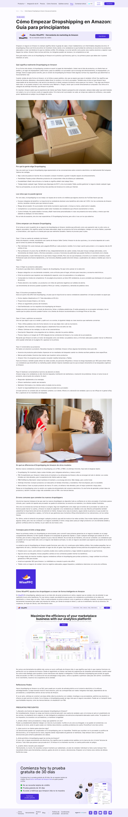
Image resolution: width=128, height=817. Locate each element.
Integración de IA (32, 4)
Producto (21, 4)
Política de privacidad (55, 812)
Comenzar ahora (80, 4)
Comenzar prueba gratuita (30, 797)
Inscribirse (109, 3)
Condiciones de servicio (65, 812)
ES (91, 4)
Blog (71, 4)
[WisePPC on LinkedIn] (95, 812)
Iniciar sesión (98, 3)
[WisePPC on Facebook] (90, 812)
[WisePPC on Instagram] (105, 812)
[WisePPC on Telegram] (110, 812)
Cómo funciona (52, 4)
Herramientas (29, 813)
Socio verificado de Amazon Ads (41, 779)
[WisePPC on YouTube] (100, 812)
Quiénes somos (64, 4)
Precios (42, 4)
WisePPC (21, 595)
